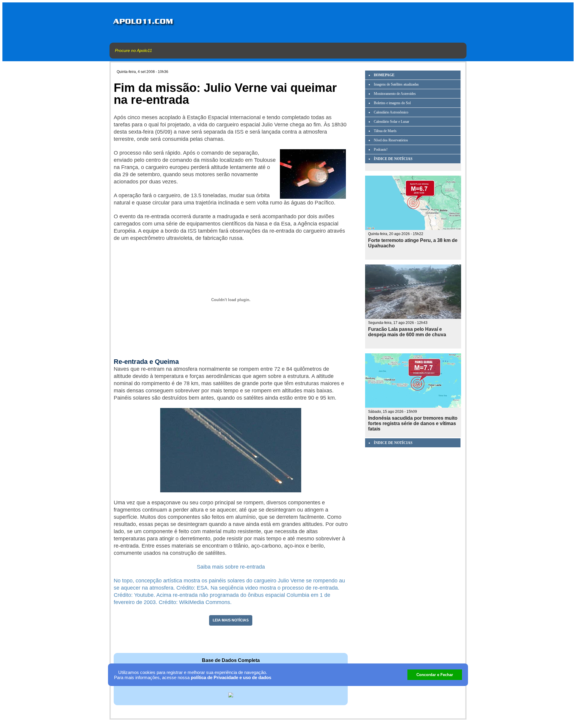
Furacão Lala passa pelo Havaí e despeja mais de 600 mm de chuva (407, 332)
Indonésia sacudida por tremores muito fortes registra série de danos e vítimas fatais (413, 423)
